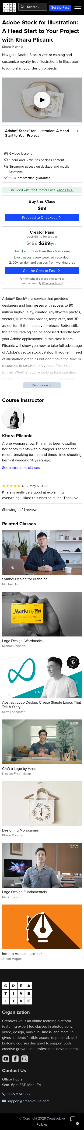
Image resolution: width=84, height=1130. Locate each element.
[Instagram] (24, 1059)
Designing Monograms (20, 830)
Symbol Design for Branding (25, 578)
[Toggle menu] (77, 6)
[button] (72, 1118)
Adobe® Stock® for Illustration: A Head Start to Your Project (37, 133)
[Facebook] (15, 1059)
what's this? (65, 190)
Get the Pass (60, 7)
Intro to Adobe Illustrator (22, 953)
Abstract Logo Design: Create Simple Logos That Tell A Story (41, 704)
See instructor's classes (21, 467)
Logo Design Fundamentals (24, 891)
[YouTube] (6, 1059)
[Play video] (42, 100)
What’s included (52, 283)
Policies (42, 1124)
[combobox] (33, 6)
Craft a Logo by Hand (19, 768)
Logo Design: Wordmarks (22, 640)
